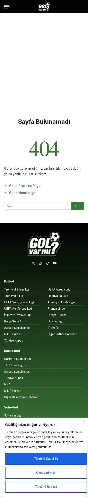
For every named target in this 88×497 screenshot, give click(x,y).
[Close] (83, 421)
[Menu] (6, 6)
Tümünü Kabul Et (46, 458)
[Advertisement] (44, 65)
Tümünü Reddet (46, 486)
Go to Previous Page (24, 186)
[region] (44, 457)
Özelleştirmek (46, 472)
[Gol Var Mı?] (44, 6)
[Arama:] (38, 206)
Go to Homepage (22, 193)
